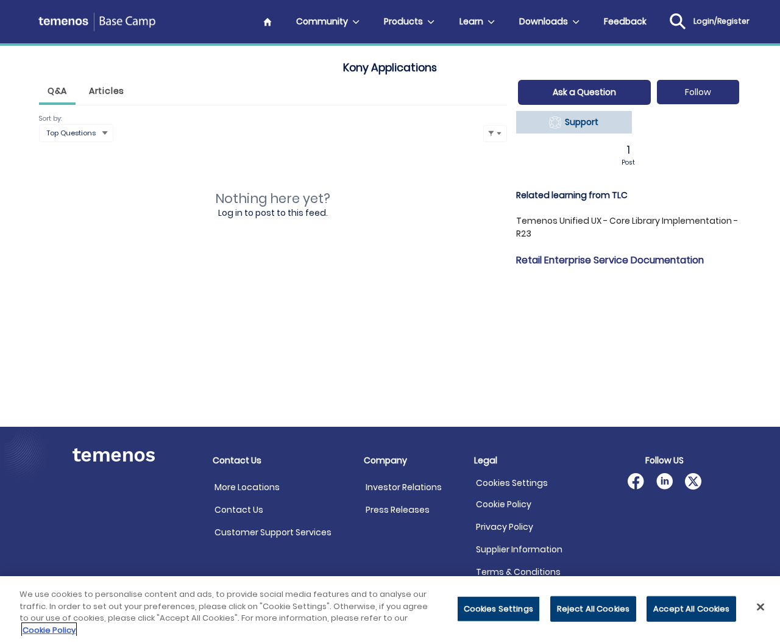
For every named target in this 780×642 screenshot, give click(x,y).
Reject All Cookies (593, 609)
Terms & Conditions (518, 572)
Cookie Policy (503, 504)
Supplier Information (519, 549)
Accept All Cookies (691, 609)
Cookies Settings (512, 483)
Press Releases (398, 510)
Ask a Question (584, 92)
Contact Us (238, 510)
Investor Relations (404, 487)
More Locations (247, 487)
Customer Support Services (273, 532)
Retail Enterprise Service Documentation (610, 260)
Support (579, 122)
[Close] (760, 606)
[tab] (57, 92)
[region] (390, 609)
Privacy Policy (504, 527)
